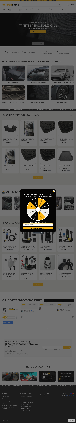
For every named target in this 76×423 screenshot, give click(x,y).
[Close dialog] (54, 191)
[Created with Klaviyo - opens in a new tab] (38, 233)
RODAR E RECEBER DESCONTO (38, 228)
